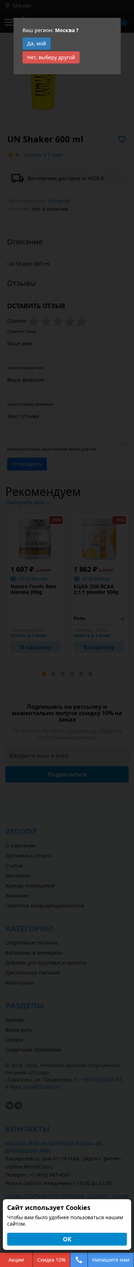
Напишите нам (110, 1259)
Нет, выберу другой (51, 57)
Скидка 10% (51, 1259)
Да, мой (36, 43)
